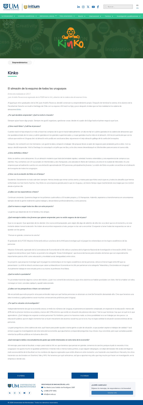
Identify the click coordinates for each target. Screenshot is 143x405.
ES (137, 5)
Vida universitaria (66, 16)
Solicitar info (112, 393)
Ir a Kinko (21, 376)
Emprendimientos (19, 62)
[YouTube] (24, 393)
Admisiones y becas (47, 16)
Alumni (80, 16)
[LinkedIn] (10, 393)
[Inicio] (11, 7)
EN (138, 8)
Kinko (19, 109)
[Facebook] (29, 393)
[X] (19, 393)
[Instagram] (15, 393)
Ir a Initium (85, 376)
